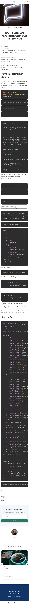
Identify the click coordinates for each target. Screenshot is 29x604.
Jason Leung (14, 27)
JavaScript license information (14, 596)
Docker (10, 41)
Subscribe (14, 521)
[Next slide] (27, 564)
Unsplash (20, 27)
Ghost (18, 593)
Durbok (14, 538)
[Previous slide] (1, 564)
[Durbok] (14, 532)
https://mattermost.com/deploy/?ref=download (14, 208)
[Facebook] (9, 602)
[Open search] (27, 2)
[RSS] (14, 588)
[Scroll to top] (20, 602)
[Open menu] (2, 2)
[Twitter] (14, 602)
